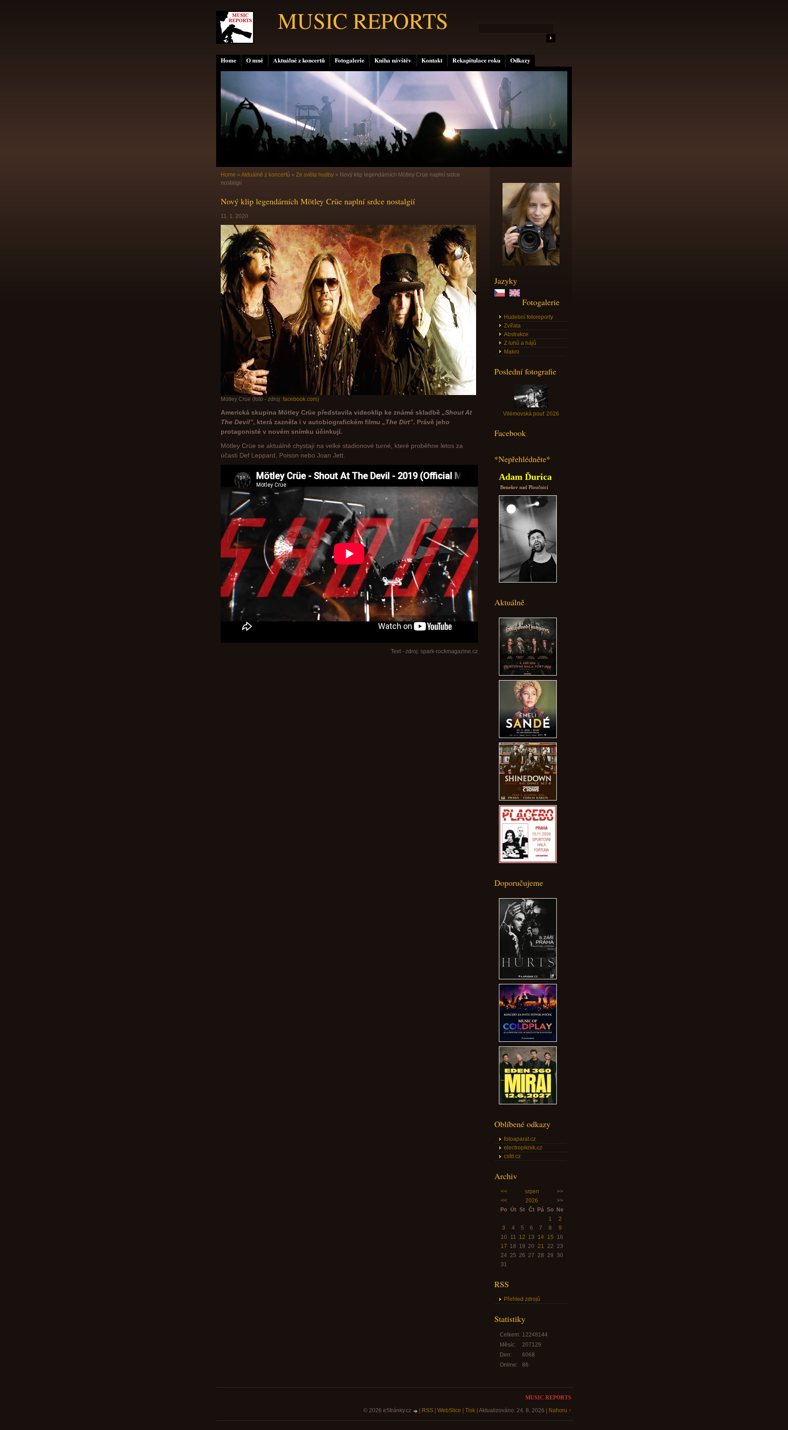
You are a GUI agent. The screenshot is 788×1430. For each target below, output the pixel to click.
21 (541, 1246)
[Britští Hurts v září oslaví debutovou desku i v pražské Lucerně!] (528, 977)
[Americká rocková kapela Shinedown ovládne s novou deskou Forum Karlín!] (528, 799)
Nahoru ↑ (560, 1410)
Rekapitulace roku (476, 60)
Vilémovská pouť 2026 (531, 414)
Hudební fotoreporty (528, 317)
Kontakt (431, 60)
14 (541, 1237)
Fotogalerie (349, 60)
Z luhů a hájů (520, 343)
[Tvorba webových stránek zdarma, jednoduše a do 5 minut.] (416, 1411)
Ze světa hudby (315, 175)
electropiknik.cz (523, 1147)
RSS (427, 1410)
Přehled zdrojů (522, 1299)
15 (550, 1237)
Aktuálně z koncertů (299, 60)
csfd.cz (512, 1156)
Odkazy (520, 60)
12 (522, 1237)
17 (504, 1246)
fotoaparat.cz (520, 1139)
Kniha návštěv (392, 60)
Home (228, 60)
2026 (531, 1200)
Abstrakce (516, 334)
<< (504, 1191)
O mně (254, 60)
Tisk (470, 1410)
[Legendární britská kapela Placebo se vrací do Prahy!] (528, 861)
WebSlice (449, 1410)
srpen (532, 1191)
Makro (511, 351)
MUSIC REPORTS (363, 20)
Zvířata (512, 325)
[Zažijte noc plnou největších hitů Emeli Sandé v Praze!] (528, 736)
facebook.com (300, 399)
